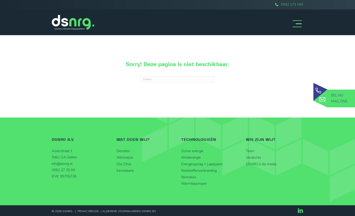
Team (250, 151)
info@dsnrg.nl (62, 163)
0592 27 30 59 (63, 170)
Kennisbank (125, 170)
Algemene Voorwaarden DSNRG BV (129, 211)
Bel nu (337, 95)
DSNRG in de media (261, 164)
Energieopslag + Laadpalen (202, 164)
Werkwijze (124, 157)
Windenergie (191, 157)
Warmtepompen (194, 183)
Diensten (123, 151)
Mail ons (339, 101)
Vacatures (253, 157)
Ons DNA (123, 164)
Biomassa (188, 177)
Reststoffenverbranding (199, 170)
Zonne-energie (192, 151)
